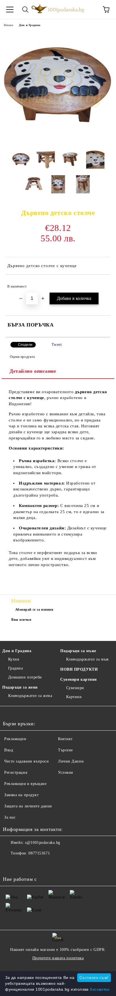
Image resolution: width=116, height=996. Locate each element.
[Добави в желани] (102, 284)
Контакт (65, 739)
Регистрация (15, 772)
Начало (8, 25)
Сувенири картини (78, 679)
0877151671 (39, 853)
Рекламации (15, 739)
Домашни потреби (25, 677)
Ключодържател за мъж (87, 659)
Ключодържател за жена (30, 696)
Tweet (57, 344)
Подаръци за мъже (78, 651)
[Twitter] (22, 864)
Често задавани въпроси (26, 761)
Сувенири (75, 688)
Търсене (65, 750)
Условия (65, 772)
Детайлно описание (33, 371)
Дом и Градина (29, 25)
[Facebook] (10, 864)
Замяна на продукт (21, 795)
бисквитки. (100, 989)
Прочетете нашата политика (58, 958)
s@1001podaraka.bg (42, 842)
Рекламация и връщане (25, 784)
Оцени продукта (22, 357)
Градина (15, 668)
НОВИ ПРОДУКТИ (79, 669)
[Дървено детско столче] (58, 142)
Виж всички (21, 620)
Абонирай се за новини (34, 610)
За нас (9, 817)
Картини (74, 697)
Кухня (13, 659)
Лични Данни (71, 761)
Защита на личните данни (28, 806)
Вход (8, 750)
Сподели (25, 345)
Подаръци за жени (20, 687)
